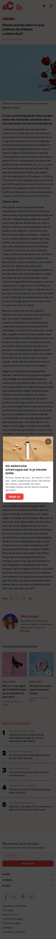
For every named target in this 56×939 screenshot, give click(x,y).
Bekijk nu (14, 496)
